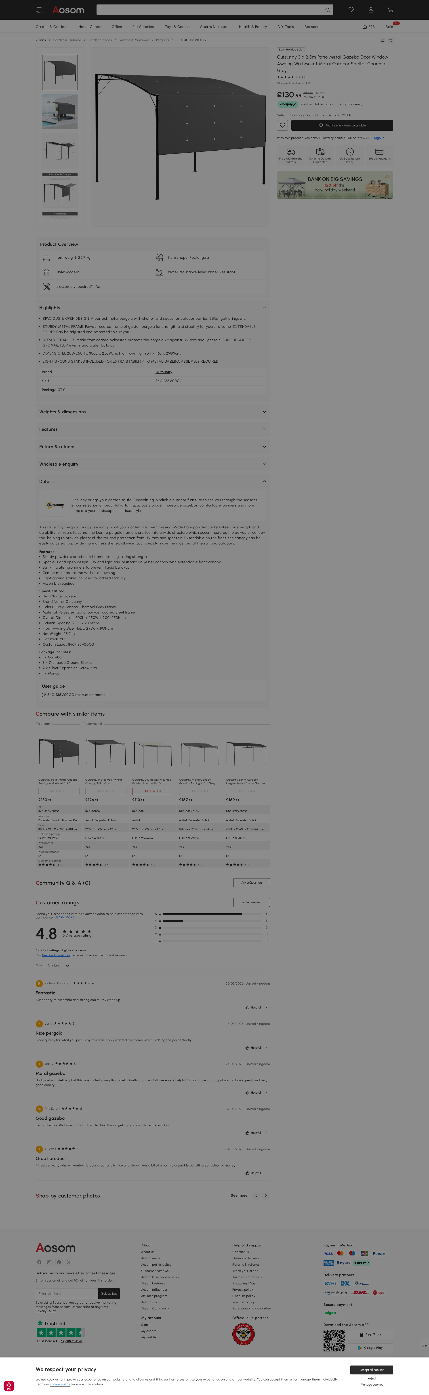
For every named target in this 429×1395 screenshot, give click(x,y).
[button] (9, 1386)
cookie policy (60, 1384)
